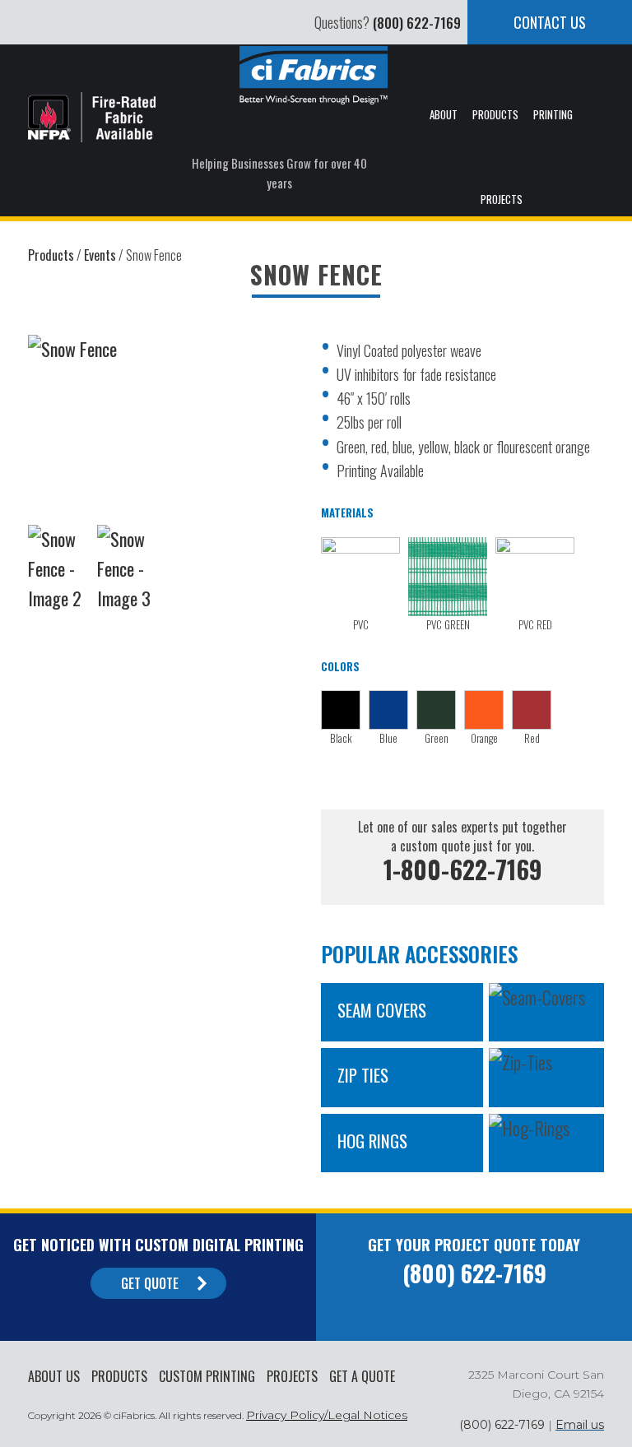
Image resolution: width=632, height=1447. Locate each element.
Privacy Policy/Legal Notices (326, 1415)
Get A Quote (362, 1376)
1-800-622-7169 (462, 869)
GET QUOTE (150, 1283)
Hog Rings (372, 1140)
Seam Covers (381, 1010)
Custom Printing (207, 1376)
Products (119, 1376)
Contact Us (550, 22)
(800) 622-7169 (417, 22)
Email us (579, 1424)
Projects (292, 1376)
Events (100, 255)
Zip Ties (362, 1075)
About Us (54, 1376)
